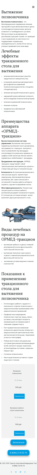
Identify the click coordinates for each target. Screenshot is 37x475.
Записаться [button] (19, 396)
